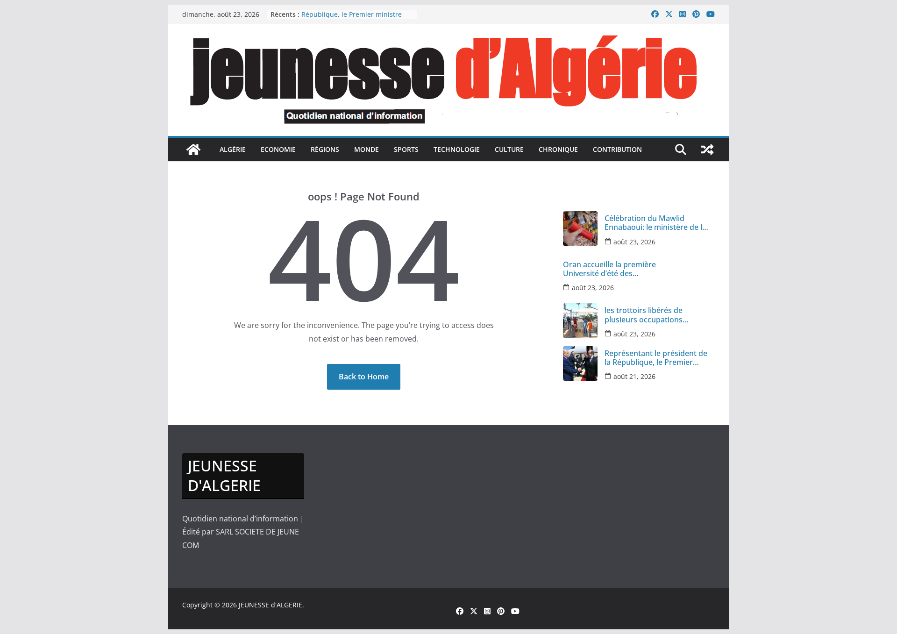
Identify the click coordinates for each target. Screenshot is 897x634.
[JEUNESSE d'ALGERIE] (193, 149)
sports (406, 149)
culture (509, 149)
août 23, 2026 (634, 241)
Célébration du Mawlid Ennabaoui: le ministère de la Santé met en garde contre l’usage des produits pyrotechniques (655, 223)
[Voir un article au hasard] (707, 149)
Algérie (233, 149)
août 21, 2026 (634, 376)
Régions (325, 149)
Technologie (457, 149)
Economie (278, 149)
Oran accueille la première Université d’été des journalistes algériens (609, 269)
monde (366, 149)
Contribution (617, 149)
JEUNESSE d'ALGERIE (270, 604)
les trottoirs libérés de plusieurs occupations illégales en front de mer (648, 315)
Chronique (558, 149)
